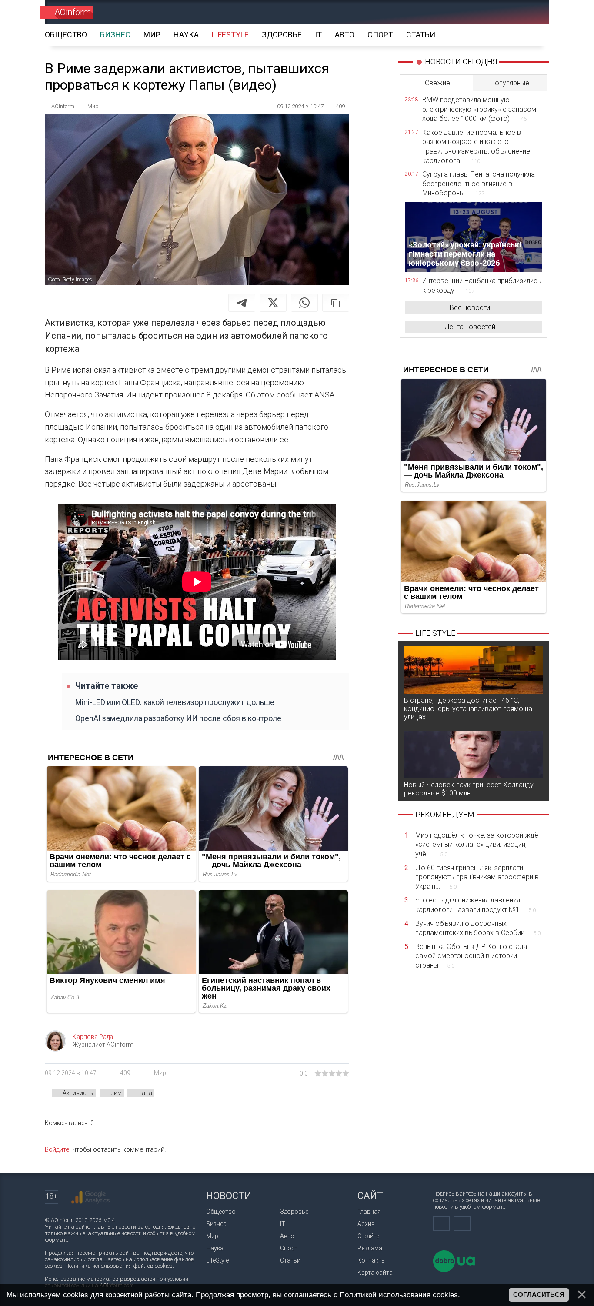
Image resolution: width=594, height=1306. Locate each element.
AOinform (72, 12)
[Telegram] (241, 303)
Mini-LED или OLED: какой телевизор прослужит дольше (174, 702)
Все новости (470, 308)
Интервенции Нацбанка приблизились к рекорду (481, 285)
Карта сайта (375, 1272)
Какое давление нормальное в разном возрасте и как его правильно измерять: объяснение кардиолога (476, 146)
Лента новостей (469, 327)
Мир (160, 1072)
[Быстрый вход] (499, 12)
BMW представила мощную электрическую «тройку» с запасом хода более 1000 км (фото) (479, 109)
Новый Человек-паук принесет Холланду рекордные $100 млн (469, 789)
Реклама (369, 1248)
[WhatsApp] (304, 303)
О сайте (368, 1236)
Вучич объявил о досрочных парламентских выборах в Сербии (478, 928)
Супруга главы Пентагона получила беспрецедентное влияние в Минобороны (478, 183)
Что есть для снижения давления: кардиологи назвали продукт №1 (475, 905)
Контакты (371, 1260)
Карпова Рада (93, 1036)
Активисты (78, 1092)
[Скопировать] (335, 303)
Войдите (57, 1149)
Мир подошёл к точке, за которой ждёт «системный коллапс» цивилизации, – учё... (478, 844)
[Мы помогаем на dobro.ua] (454, 1270)
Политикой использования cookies (399, 1295)
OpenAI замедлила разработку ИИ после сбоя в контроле (178, 718)
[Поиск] (530, 12)
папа (145, 1092)
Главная (369, 1211)
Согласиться (538, 1294)
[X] (273, 303)
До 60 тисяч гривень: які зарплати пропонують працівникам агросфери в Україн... (477, 877)
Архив (366, 1223)
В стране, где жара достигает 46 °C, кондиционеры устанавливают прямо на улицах (468, 708)
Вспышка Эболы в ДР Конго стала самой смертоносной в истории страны (471, 955)
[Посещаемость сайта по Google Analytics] (90, 1197)
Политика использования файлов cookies (119, 1266)
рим (116, 1092)
